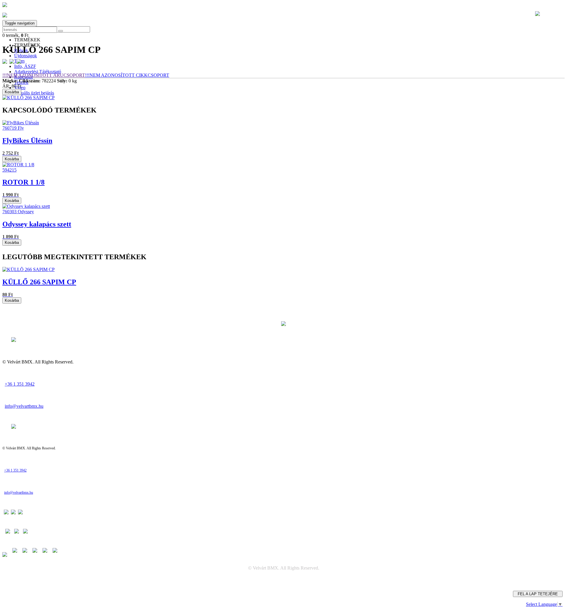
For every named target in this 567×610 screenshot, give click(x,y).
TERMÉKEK (27, 39)
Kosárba (12, 92)
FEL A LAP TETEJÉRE (537, 594)
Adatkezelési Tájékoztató (37, 71)
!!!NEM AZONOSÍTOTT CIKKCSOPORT (127, 75)
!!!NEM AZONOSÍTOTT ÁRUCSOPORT (43, 75)
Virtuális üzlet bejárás (34, 92)
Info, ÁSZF (25, 66)
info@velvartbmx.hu (24, 406)
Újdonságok (25, 55)
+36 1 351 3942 (20, 383)
